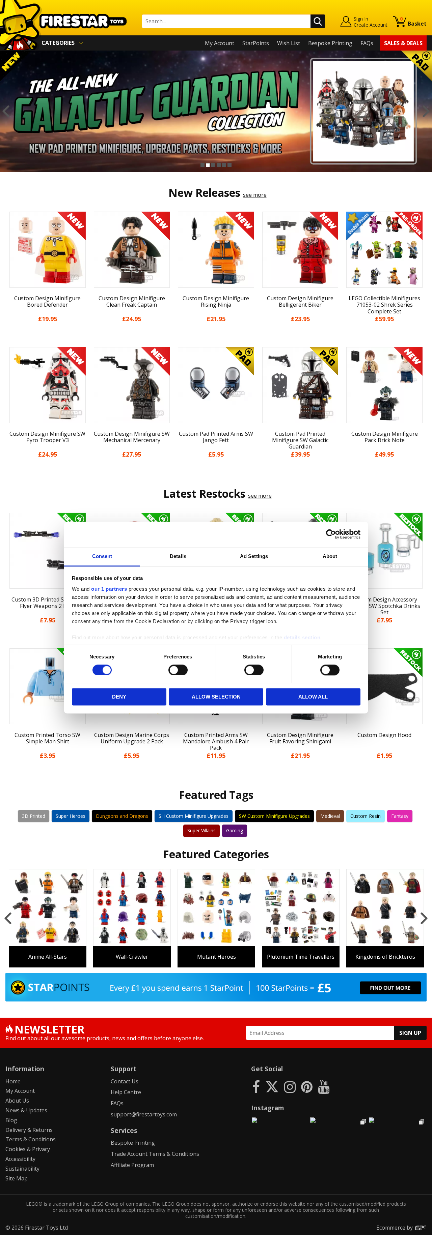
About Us (17, 1100)
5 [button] (224, 165)
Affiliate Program (132, 1165)
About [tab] (330, 556)
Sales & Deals (403, 43)
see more (255, 194)
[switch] (178, 670)
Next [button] (426, 111)
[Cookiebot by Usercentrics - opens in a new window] (330, 534)
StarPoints (255, 43)
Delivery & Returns (29, 1130)
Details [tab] (178, 556)
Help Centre (126, 1092)
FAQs (366, 43)
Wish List (288, 43)
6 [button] (229, 165)
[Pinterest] (307, 1086)
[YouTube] (323, 1086)
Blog (11, 1120)
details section (302, 637)
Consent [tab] (102, 556)
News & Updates (26, 1110)
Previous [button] (6, 111)
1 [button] (202, 165)
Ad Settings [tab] (254, 556)
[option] (216, 111)
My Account (219, 43)
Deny (119, 697)
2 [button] (208, 165)
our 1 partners (109, 589)
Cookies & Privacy (27, 1149)
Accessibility (20, 1159)
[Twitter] (272, 1086)
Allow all (313, 697)
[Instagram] (290, 1086)
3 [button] (213, 165)
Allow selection (216, 697)
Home (13, 1081)
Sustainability (22, 1168)
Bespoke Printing (330, 43)
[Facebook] (256, 1086)
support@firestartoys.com (144, 1114)
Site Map (16, 1178)
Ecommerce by (395, 1227)
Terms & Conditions (30, 1139)
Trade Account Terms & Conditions (155, 1153)
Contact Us (124, 1081)
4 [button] (219, 165)
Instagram (267, 1108)
